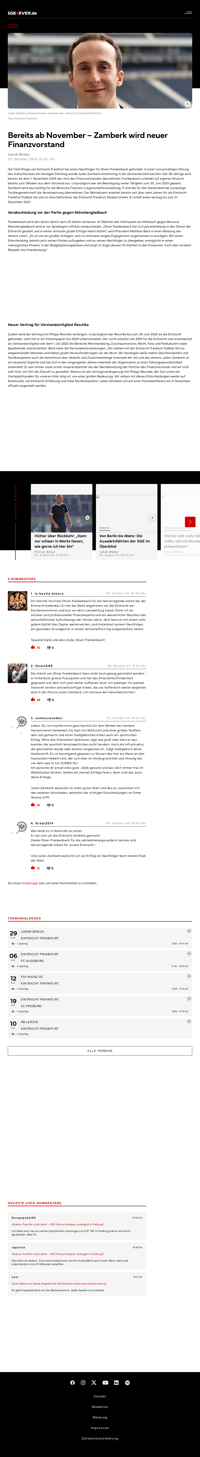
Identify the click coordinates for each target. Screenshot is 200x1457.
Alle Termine (100, 1050)
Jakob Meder (19, 154)
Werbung (100, 1417)
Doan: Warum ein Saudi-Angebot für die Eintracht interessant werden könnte (59, 1283)
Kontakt (100, 1396)
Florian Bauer (45, 552)
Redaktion (100, 1406)
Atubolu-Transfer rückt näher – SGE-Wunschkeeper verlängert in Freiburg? (58, 1224)
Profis (13, 24)
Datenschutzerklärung (100, 1438)
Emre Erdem (173, 552)
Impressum (100, 1427)
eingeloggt (30, 883)
